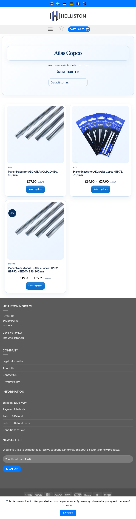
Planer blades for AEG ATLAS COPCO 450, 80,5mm (33, 173)
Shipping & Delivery (15, 402)
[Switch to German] (71, 3)
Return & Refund (13, 416)
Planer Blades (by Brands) (65, 65)
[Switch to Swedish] (58, 3)
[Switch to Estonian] (64, 3)
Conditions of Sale (14, 429)
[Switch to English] (84, 3)
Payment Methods (14, 409)
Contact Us (9, 374)
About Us (8, 368)
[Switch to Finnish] (51, 3)
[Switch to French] (78, 3)
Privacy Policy (11, 381)
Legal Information (13, 361)
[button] (50, 29)
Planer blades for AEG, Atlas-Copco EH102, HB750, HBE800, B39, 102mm (33, 269)
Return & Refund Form (16, 423)
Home (49, 65)
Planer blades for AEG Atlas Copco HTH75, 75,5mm (98, 173)
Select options (35, 189)
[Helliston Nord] (68, 16)
